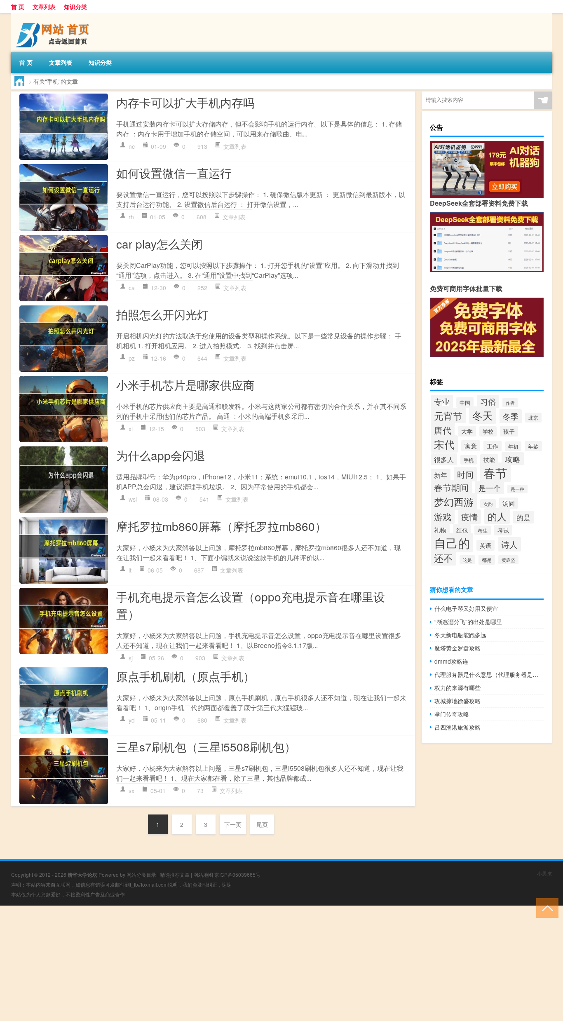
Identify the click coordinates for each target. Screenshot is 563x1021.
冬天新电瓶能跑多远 (460, 635)
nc (132, 146)
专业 (442, 401)
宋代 (444, 444)
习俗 (488, 401)
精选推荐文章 (175, 874)
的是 (523, 517)
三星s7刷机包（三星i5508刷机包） (206, 746)
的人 (497, 516)
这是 (467, 559)
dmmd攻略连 (451, 661)
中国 (465, 402)
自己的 (452, 542)
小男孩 (544, 873)
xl (131, 429)
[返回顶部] (545, 907)
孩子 (509, 431)
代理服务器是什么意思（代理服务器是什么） (489, 674)
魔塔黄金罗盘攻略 (457, 648)
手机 (469, 459)
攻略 (513, 458)
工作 (492, 446)
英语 (485, 545)
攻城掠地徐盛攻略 (457, 701)
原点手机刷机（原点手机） (185, 676)
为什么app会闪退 (160, 455)
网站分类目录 (141, 874)
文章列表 (44, 6)
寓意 (470, 445)
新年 (440, 475)
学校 (488, 431)
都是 (487, 559)
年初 (513, 446)
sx (131, 790)
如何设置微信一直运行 (174, 172)
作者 (510, 402)
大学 (467, 431)
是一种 (517, 489)
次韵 (488, 503)
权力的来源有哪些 (457, 687)
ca (132, 288)
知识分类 (75, 6)
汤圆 (508, 503)
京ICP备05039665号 (237, 874)
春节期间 (451, 487)
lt (130, 570)
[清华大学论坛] (54, 16)
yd (132, 720)
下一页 (233, 824)
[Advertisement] (247, 963)
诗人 (509, 544)
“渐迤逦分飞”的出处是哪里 (468, 621)
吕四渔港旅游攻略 (457, 727)
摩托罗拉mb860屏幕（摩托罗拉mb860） (221, 526)
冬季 (510, 416)
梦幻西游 (454, 501)
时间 (465, 474)
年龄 (533, 446)
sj (131, 658)
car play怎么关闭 (159, 243)
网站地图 (203, 874)
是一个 (490, 487)
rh (131, 217)
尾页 (262, 824)
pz (132, 358)
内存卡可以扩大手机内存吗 (185, 102)
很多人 (444, 459)
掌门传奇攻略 (451, 714)
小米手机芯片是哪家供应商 (185, 384)
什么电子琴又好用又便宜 (466, 608)
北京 (533, 417)
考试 (503, 530)
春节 (495, 472)
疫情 (469, 517)
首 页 (17, 6)
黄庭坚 (508, 559)
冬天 (482, 415)
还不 (443, 557)
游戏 (442, 516)
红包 (462, 530)
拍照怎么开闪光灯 (162, 314)
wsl (133, 499)
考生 (483, 530)
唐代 (442, 430)
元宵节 (448, 415)
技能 (489, 459)
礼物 (440, 529)
